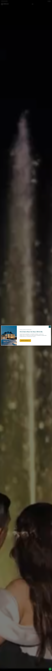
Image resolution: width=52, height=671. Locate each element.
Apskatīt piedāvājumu (25, 340)
